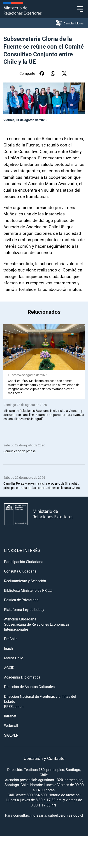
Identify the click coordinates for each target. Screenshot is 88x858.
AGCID (9, 667)
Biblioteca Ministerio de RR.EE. (28, 590)
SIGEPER (11, 735)
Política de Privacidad (21, 599)
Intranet (10, 716)
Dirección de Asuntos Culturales (29, 686)
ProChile (10, 638)
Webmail (11, 725)
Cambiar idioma (73, 23)
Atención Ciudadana (20, 619)
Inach (8, 648)
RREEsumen (13, 706)
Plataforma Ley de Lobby (24, 609)
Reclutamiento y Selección (25, 580)
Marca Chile (13, 657)
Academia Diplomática (22, 677)
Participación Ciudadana (23, 561)
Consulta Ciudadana (20, 571)
